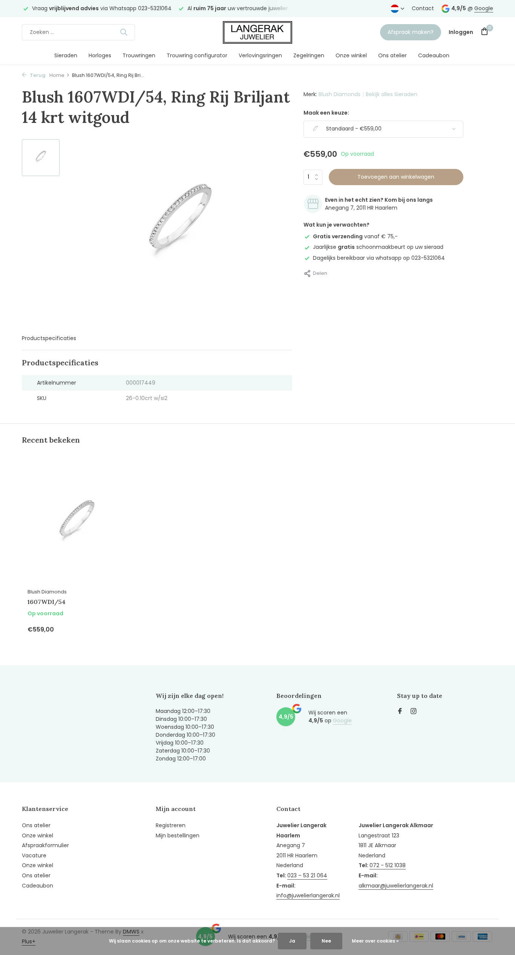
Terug (37, 75)
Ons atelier (392, 55)
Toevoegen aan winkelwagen (395, 177)
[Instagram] (414, 711)
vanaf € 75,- (355, 236)
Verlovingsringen (260, 55)
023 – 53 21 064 (307, 875)
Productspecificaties (49, 338)
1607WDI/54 (47, 601)
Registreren (170, 825)
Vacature (34, 855)
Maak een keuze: (326, 113)
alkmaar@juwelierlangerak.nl (396, 885)
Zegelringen (308, 55)
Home (56, 75)
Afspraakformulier (45, 845)
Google (483, 8)
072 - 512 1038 (387, 865)
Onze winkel (351, 55)
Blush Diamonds (339, 94)
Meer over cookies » (375, 941)
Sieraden (65, 55)
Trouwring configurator (197, 55)
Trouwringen (139, 55)
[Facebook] (400, 711)
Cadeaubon (433, 55)
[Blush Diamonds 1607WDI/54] (77, 524)
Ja (292, 941)
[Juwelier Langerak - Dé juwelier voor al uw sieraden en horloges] (257, 32)
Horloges (100, 55)
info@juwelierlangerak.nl (308, 895)
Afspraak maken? (411, 32)
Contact (423, 8)
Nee (326, 941)
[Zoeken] (123, 32)
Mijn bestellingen (177, 835)
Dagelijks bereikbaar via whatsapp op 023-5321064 (379, 257)
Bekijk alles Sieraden (391, 94)
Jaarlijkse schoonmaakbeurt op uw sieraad (378, 247)
